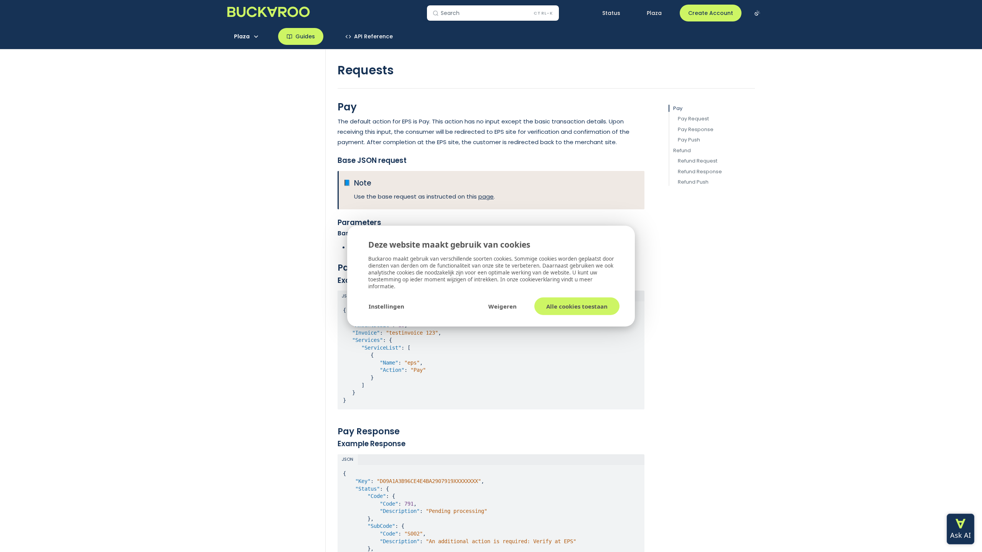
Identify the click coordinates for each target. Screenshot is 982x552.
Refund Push (693, 182)
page (486, 196)
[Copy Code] (635, 308)
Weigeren (502, 306)
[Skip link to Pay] (332, 107)
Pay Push (689, 139)
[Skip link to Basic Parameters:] (332, 233)
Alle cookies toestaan (577, 306)
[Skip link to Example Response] (332, 444)
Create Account (710, 13)
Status (611, 13)
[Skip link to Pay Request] (332, 267)
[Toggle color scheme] (757, 13)
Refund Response (700, 171)
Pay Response (695, 129)
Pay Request (693, 118)
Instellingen (386, 306)
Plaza (654, 13)
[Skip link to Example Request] (332, 280)
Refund (682, 150)
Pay (677, 108)
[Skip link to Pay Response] (332, 431)
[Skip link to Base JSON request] (332, 160)
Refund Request (697, 160)
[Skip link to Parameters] (332, 222)
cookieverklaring (540, 279)
